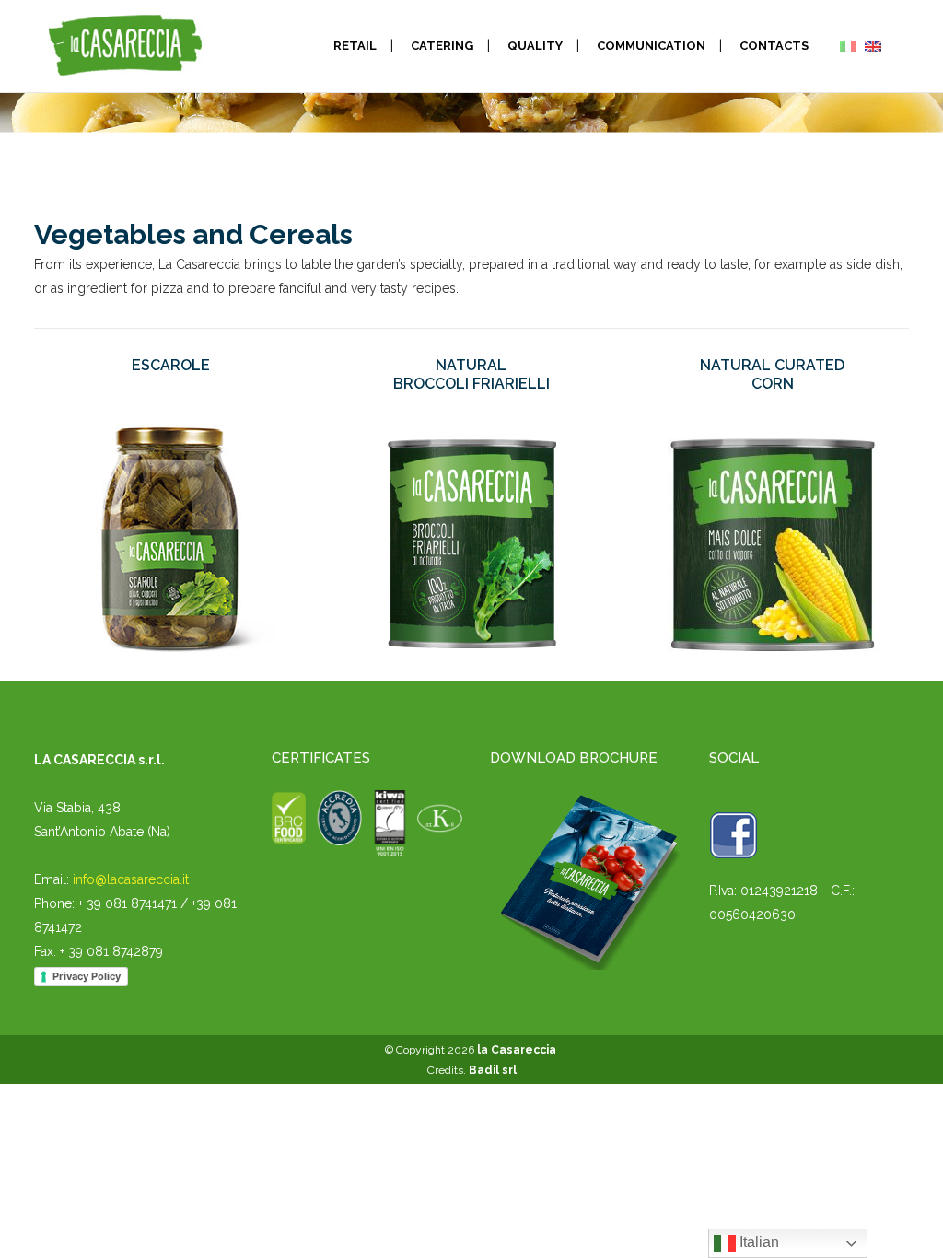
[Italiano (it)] (848, 46)
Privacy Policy (86, 976)
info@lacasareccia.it (131, 879)
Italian (757, 1242)
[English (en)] (873, 46)
